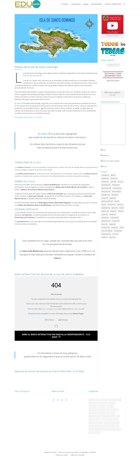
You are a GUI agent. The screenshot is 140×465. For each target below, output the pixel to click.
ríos (122, 227)
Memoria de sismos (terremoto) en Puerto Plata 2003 (43, 371)
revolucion (105, 227)
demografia (106, 185)
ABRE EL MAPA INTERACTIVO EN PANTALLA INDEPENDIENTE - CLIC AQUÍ (56, 335)
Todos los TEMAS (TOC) (113, 4)
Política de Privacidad (77, 455)
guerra (114, 208)
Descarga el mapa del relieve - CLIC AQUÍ (28, 117)
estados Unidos (107, 201)
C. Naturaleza (76, 4)
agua (113, 175)
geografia (106, 208)
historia (105, 211)
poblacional (106, 221)
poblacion (114, 218)
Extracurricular (96, 4)
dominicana (106, 188)
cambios (105, 182)
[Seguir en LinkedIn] (66, 397)
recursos (115, 221)
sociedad (117, 231)
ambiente (105, 178)
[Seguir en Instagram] (57, 397)
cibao (120, 182)
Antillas (26, 75)
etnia (117, 201)
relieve (19, 103)
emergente (106, 195)
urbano (112, 237)
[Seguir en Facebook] (53, 397)
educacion (106, 191)
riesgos (115, 227)
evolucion (111, 204)
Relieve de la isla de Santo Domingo (36, 67)
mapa (120, 211)
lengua (113, 211)
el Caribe (35, 75)
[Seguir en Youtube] (61, 397)
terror (115, 234)
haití (121, 208)
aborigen (105, 175)
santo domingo (107, 231)
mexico (105, 214)
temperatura (106, 234)
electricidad (116, 191)
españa (113, 198)
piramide (105, 218)
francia (120, 204)
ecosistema (117, 188)
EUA (104, 204)
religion (112, 224)
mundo (113, 214)
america (114, 178)
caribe (113, 182)
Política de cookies (62, 455)
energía (115, 195)
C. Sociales (64, 4)
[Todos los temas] (113, 48)
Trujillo (104, 237)
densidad (116, 185)
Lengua (85, 4)
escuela (105, 198)
